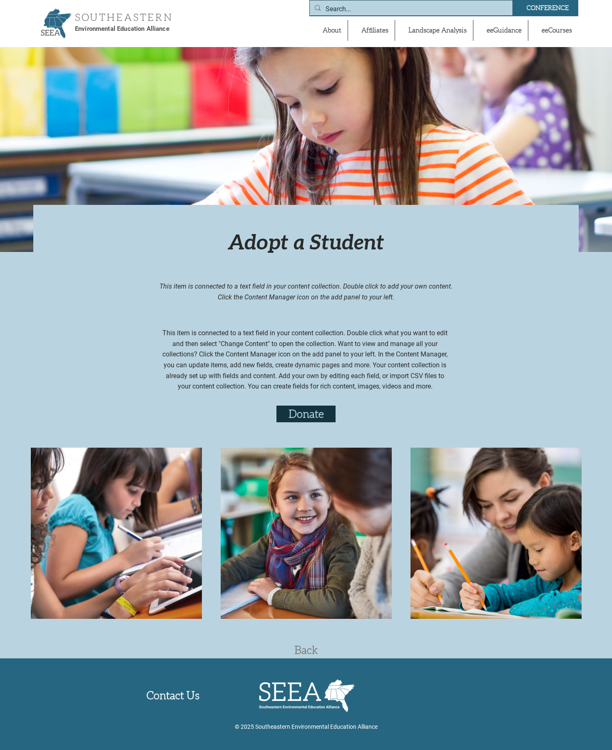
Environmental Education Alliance (122, 28)
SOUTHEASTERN (124, 17)
